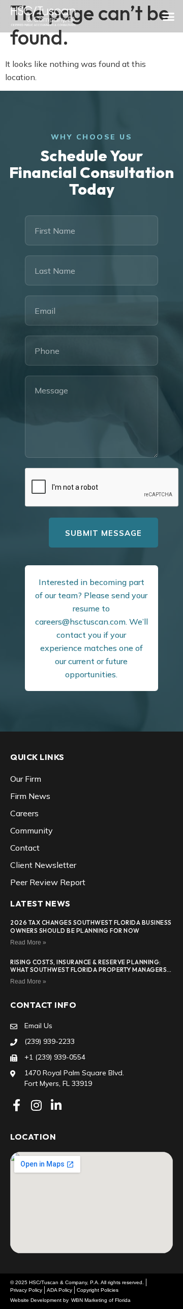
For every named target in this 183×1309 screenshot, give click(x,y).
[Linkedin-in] (56, 1105)
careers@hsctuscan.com (80, 621)
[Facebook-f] (16, 1105)
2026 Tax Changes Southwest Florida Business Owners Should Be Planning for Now (91, 926)
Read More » (28, 942)
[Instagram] (36, 1105)
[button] (168, 16)
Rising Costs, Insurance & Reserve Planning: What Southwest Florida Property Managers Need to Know (88, 969)
